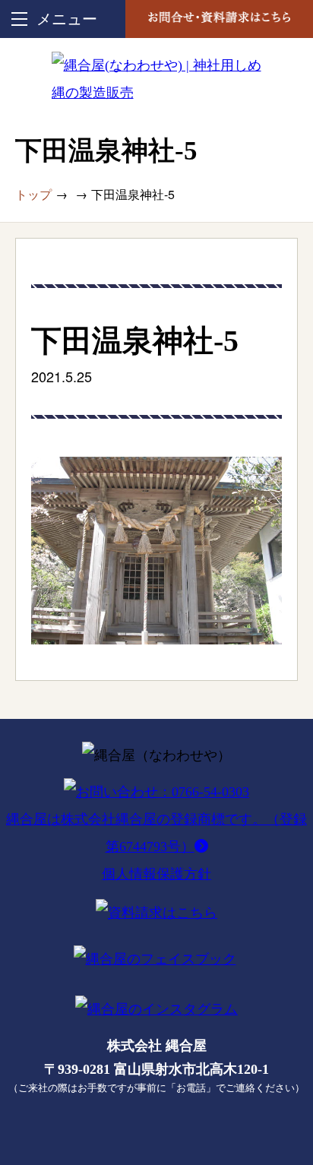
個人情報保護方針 (156, 874)
